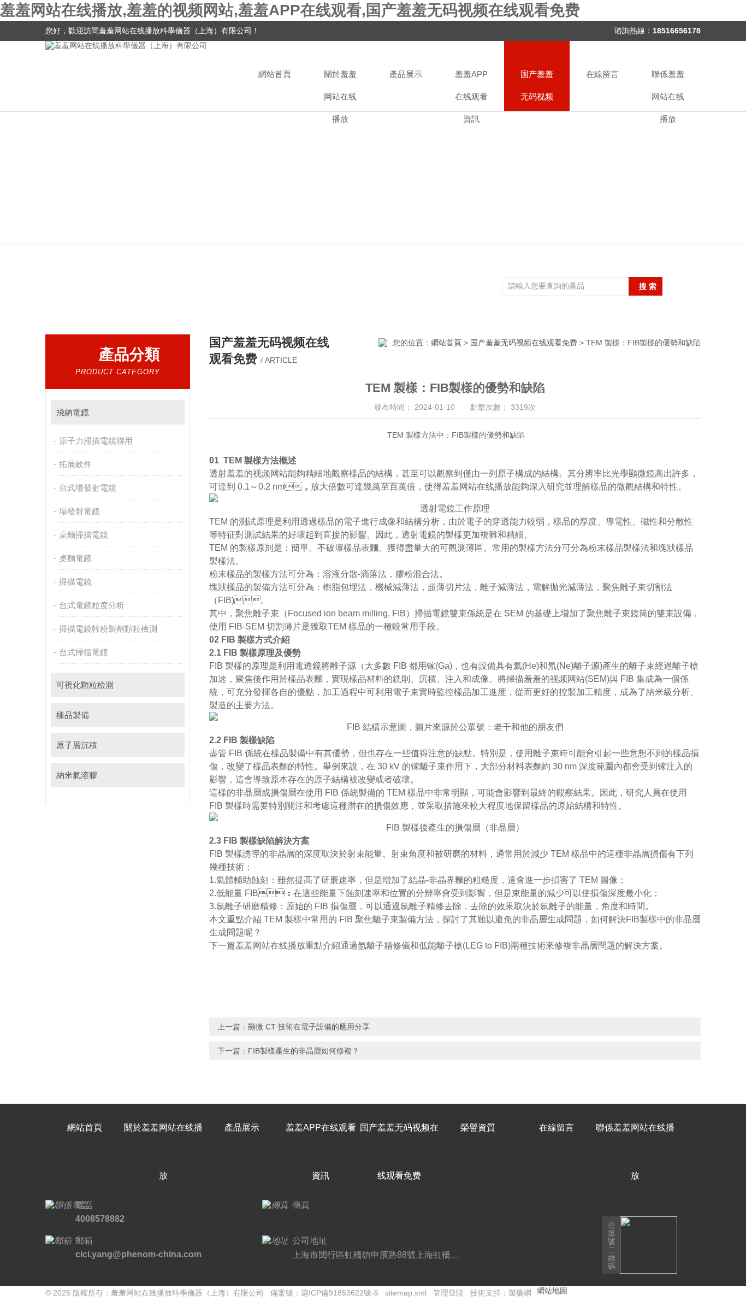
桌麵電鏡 (75, 558)
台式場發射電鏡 (87, 487)
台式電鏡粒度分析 (92, 605)
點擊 (171, 412)
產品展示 (405, 74)
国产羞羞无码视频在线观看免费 (536, 90)
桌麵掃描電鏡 (83, 534)
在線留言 (602, 74)
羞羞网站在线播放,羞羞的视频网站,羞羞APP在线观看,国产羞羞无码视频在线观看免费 (290, 10)
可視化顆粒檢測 (85, 685)
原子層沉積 (76, 745)
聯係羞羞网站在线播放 (668, 90)
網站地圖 (552, 1290)
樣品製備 (72, 715)
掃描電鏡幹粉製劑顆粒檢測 (108, 628)
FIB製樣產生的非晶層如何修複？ (303, 1050)
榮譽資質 (477, 1127)
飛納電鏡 (72, 412)
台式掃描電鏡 (83, 652)
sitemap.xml (406, 1292)
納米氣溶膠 (76, 775)
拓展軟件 (75, 464)
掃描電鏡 (75, 581)
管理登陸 (448, 1292)
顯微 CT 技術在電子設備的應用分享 (309, 1026)
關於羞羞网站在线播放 (340, 90)
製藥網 (519, 1292)
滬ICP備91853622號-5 (339, 1292)
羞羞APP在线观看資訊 (471, 90)
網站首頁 (274, 74)
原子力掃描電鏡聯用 (96, 440)
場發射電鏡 (79, 511)
